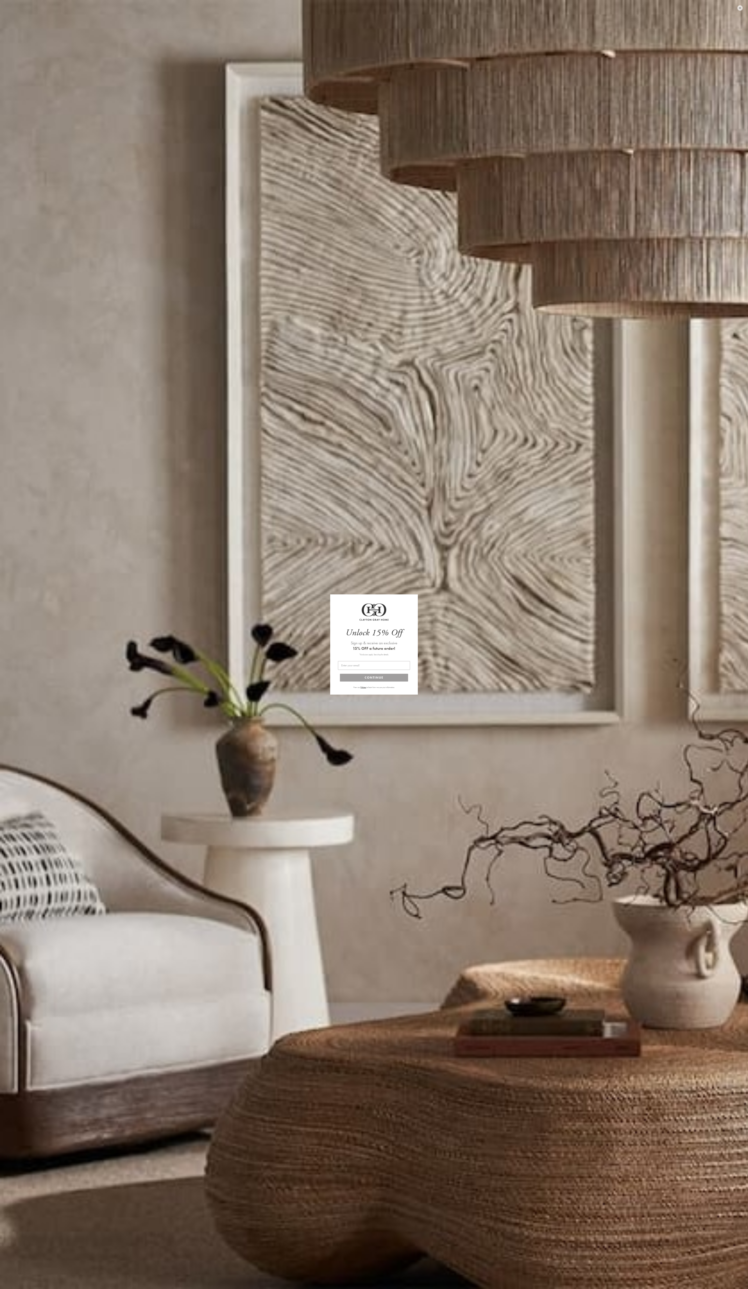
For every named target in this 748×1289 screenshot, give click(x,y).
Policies (363, 687)
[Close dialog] (740, 8)
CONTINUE (374, 677)
